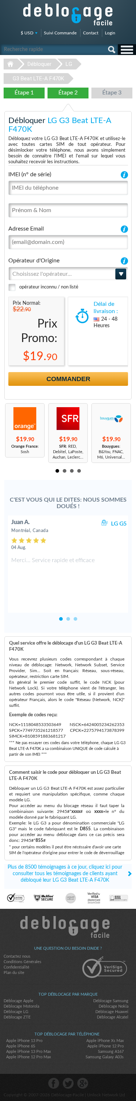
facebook (53, 1083)
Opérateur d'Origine (33, 260)
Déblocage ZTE (17, 1017)
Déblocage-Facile (68, 14)
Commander (68, 379)
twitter (68, 1083)
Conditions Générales (22, 962)
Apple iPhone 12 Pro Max (28, 1057)
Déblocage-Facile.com (68, 927)
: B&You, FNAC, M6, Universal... (111, 451)
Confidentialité (16, 967)
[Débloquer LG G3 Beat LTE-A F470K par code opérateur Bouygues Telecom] (111, 418)
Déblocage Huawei (111, 1012)
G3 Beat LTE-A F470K (38, 78)
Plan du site (14, 973)
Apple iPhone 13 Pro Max (28, 1052)
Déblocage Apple (18, 1001)
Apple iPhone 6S (20, 1046)
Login (110, 33)
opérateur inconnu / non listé (48, 287)
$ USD (27, 33)
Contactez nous (17, 956)
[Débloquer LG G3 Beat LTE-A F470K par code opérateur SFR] (68, 418)
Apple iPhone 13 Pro (24, 1041)
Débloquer (39, 64)
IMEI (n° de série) (29, 174)
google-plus (82, 1083)
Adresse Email (26, 229)
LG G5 (119, 524)
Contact (90, 33)
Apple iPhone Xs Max (105, 1041)
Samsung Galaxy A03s (105, 1057)
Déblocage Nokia (113, 1006)
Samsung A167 (111, 1052)
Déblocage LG (16, 1012)
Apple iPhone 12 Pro (105, 1046)
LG (69, 64)
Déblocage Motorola (21, 1006)
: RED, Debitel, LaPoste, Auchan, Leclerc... (68, 451)
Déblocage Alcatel (112, 1017)
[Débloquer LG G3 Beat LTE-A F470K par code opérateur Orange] (24, 418)
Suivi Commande (60, 33)
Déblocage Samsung (110, 1001)
